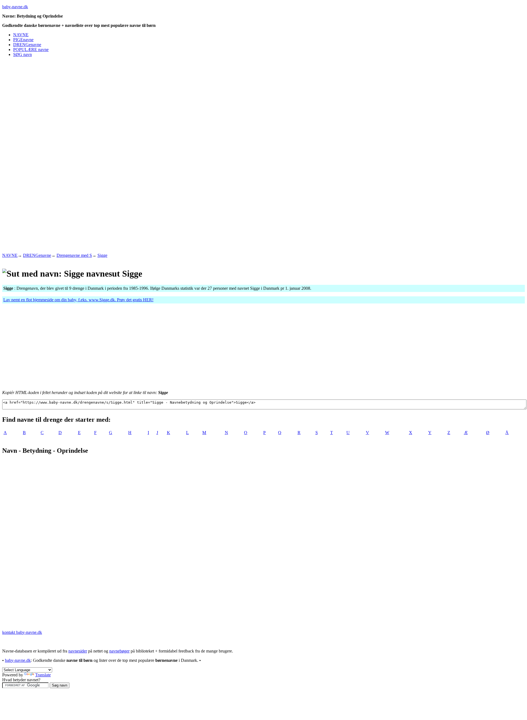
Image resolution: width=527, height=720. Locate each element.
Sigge (102, 255)
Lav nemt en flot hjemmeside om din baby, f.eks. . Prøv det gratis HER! (78, 299)
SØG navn (22, 54)
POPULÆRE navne (31, 49)
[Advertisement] (102, 73)
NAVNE (21, 34)
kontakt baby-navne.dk (22, 632)
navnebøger (119, 651)
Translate (43, 675)
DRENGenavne (27, 44)
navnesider (77, 651)
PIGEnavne (23, 39)
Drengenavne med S (74, 255)
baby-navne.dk (15, 6)
